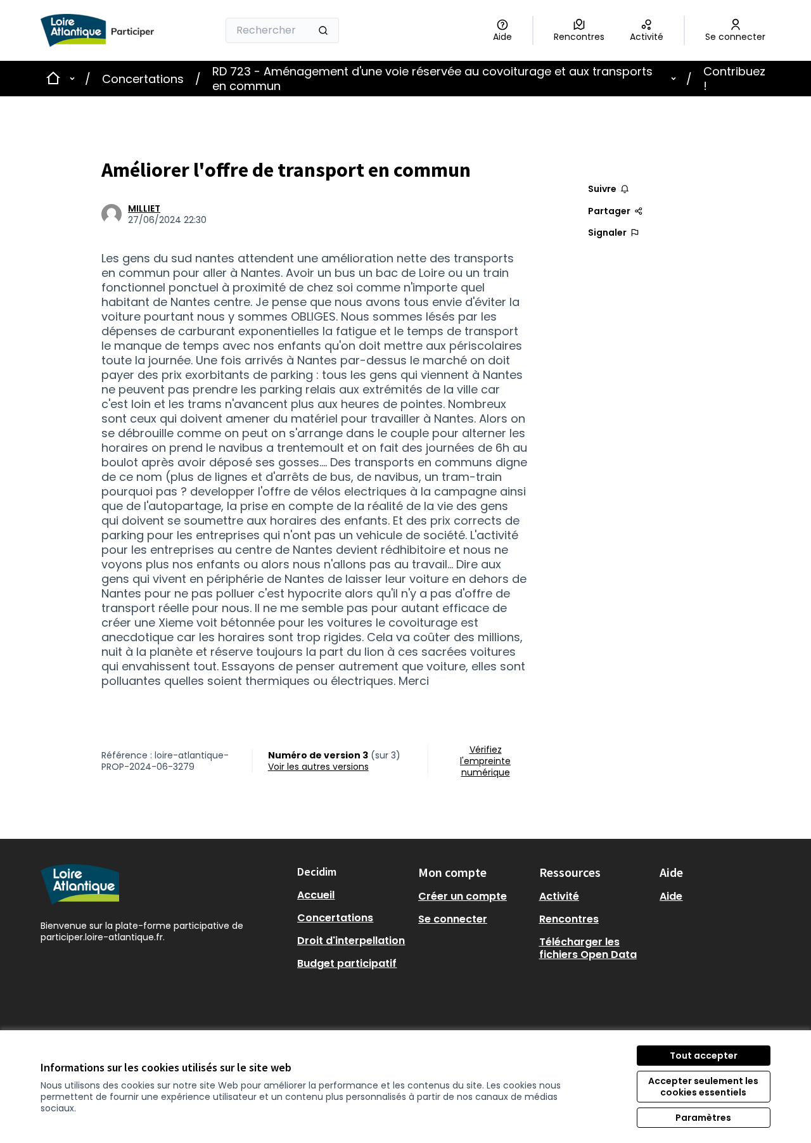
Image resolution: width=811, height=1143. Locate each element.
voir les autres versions (318, 766)
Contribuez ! (734, 78)
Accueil (316, 895)
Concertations (143, 79)
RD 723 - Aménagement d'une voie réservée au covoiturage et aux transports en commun (432, 78)
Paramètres (703, 1117)
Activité (559, 896)
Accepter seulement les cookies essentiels (703, 1087)
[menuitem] (352, 895)
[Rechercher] (323, 30)
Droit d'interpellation (351, 940)
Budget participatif (347, 963)
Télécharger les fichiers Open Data (588, 948)
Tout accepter (704, 1055)
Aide (671, 896)
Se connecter (452, 919)
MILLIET (144, 208)
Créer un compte (462, 896)
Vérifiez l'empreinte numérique (485, 761)
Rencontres (569, 919)
